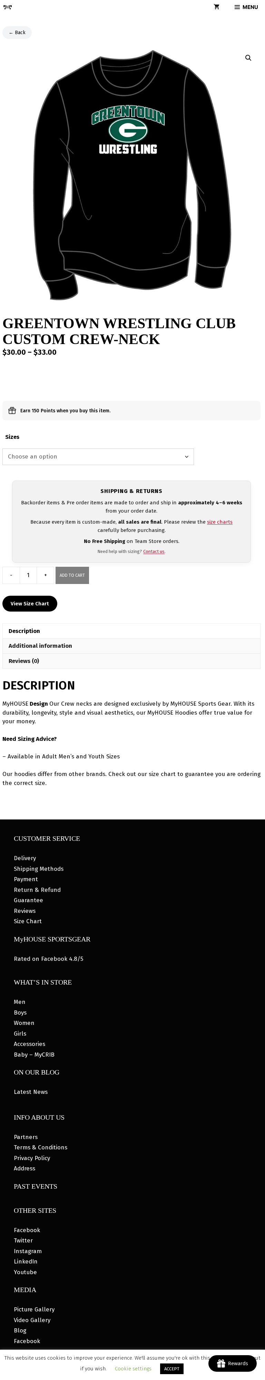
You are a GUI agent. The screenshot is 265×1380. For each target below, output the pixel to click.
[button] (248, 58)
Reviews (25, 911)
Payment (26, 879)
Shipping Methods (38, 869)
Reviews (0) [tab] (24, 661)
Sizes (12, 437)
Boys (20, 1012)
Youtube (25, 1272)
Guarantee (28, 900)
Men (20, 1002)
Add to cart (72, 575)
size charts (220, 522)
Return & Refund (37, 890)
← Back (17, 33)
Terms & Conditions (40, 1147)
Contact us (154, 551)
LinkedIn (26, 1261)
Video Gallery (32, 1320)
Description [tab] (24, 631)
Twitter (23, 1240)
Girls (20, 1033)
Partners (26, 1137)
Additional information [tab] (40, 645)
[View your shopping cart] (216, 7)
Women (24, 1023)
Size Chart (28, 921)
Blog (20, 1330)
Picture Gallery (34, 1309)
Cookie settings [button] (133, 1369)
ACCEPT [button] (171, 1368)
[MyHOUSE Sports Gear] (7, 7)
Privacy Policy (32, 1158)
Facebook (27, 1230)
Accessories (29, 1044)
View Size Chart (30, 604)
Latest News (31, 1092)
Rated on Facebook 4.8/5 (48, 959)
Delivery (25, 858)
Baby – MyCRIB (34, 1054)
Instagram (28, 1251)
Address (24, 1168)
